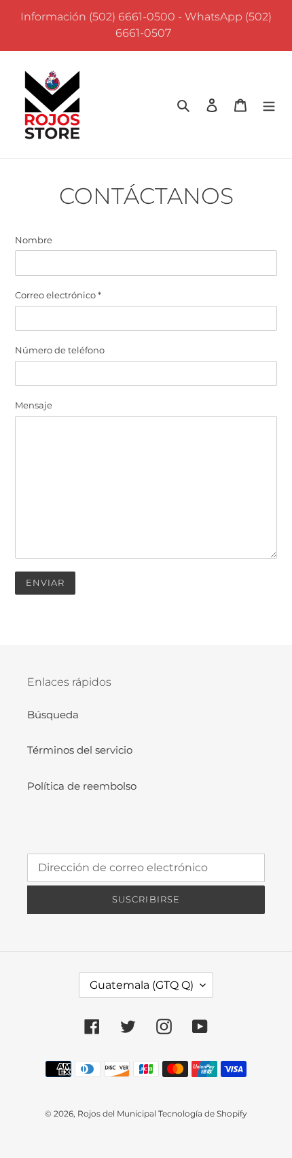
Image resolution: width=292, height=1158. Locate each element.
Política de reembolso (81, 785)
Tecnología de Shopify (202, 1113)
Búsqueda (53, 714)
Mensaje (33, 405)
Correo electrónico (58, 295)
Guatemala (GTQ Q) (142, 985)
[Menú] (269, 105)
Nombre (33, 239)
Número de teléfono (60, 350)
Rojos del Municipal (117, 1113)
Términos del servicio (79, 749)
